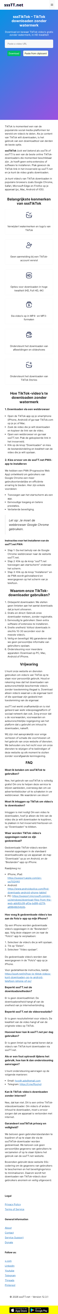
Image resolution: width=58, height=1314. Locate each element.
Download (14, 53)
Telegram (10, 1275)
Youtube (9, 1270)
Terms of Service (14, 1209)
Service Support (14, 1237)
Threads (9, 1280)
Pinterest (10, 1285)
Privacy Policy (13, 1204)
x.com (8, 1260)
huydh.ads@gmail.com (28, 1080)
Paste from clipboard (36, 53)
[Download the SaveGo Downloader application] (19, 1312)
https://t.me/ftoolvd (30, 1084)
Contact (9, 1232)
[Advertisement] (29, 86)
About (8, 1227)
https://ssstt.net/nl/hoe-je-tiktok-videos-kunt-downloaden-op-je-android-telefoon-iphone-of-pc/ (28, 977)
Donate (9, 1242)
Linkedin (10, 1265)
